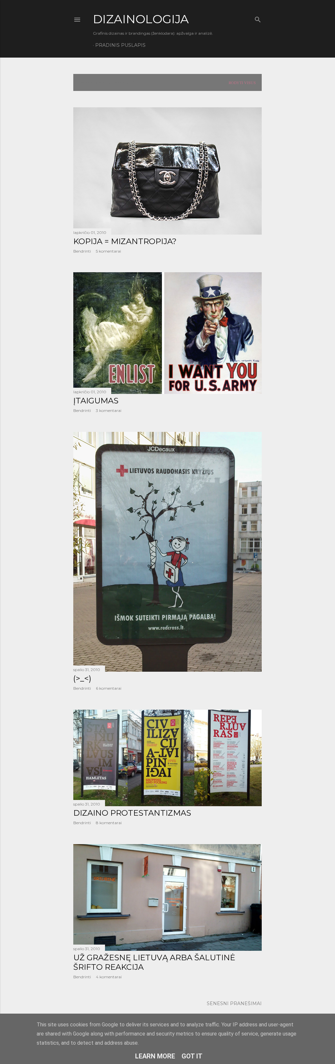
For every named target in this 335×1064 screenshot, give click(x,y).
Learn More (155, 1056)
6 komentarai (108, 688)
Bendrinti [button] (82, 251)
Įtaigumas (95, 400)
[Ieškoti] (258, 18)
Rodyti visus (242, 82)
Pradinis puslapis (120, 45)
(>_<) (82, 678)
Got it (192, 1056)
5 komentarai (108, 251)
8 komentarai (109, 822)
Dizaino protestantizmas (132, 813)
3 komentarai (108, 410)
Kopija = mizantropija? (125, 241)
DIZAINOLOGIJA (141, 19)
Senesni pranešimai (234, 1003)
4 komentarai (109, 976)
